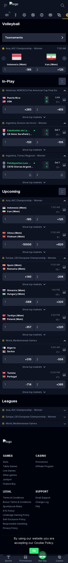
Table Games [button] (10, 466)
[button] (34, 90)
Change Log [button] (42, 502)
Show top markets (32, 117)
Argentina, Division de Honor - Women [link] (26, 123)
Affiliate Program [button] (44, 466)
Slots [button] (5, 462)
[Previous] (3, 58)
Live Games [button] (9, 470)
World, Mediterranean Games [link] (21, 340)
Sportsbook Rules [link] (12, 506)
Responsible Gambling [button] (15, 523)
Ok (34, 550)
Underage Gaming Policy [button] (16, 515)
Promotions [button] (42, 462)
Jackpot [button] (7, 479)
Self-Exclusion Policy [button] (14, 519)
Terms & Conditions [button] (13, 497)
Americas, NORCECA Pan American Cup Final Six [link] (31, 90)
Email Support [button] (43, 497)
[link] (17, 5)
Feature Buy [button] (9, 483)
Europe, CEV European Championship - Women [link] (31, 258)
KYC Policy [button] (9, 510)
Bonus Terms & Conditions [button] (17, 502)
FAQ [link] (38, 506)
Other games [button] (10, 475)
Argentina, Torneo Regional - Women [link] (25, 155)
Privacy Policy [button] (10, 528)
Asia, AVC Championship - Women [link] (24, 200)
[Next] (64, 58)
